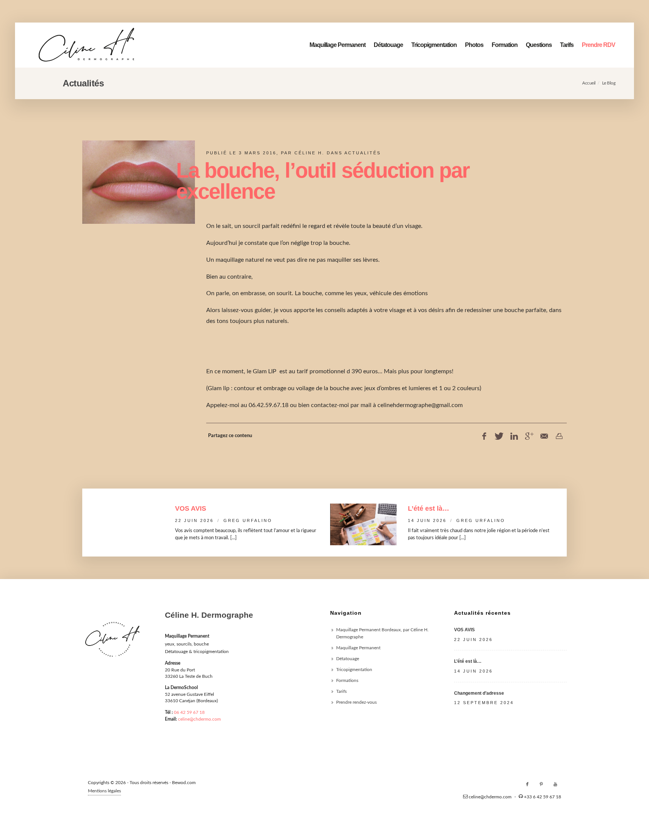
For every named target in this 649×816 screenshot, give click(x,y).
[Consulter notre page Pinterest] (541, 784)
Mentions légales (104, 791)
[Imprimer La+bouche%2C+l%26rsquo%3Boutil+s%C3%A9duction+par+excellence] (559, 436)
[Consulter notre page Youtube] (555, 784)
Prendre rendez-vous (356, 702)
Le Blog (609, 83)
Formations (347, 680)
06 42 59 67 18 (189, 712)
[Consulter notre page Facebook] (527, 784)
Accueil (589, 83)
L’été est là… (428, 508)
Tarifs (567, 45)
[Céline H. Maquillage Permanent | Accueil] (86, 45)
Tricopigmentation (434, 45)
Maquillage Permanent (337, 45)
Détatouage (388, 45)
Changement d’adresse (479, 693)
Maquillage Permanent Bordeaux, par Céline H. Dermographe (382, 633)
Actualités (362, 153)
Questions (539, 45)
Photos (474, 45)
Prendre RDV (598, 45)
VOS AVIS (190, 508)
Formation (505, 45)
